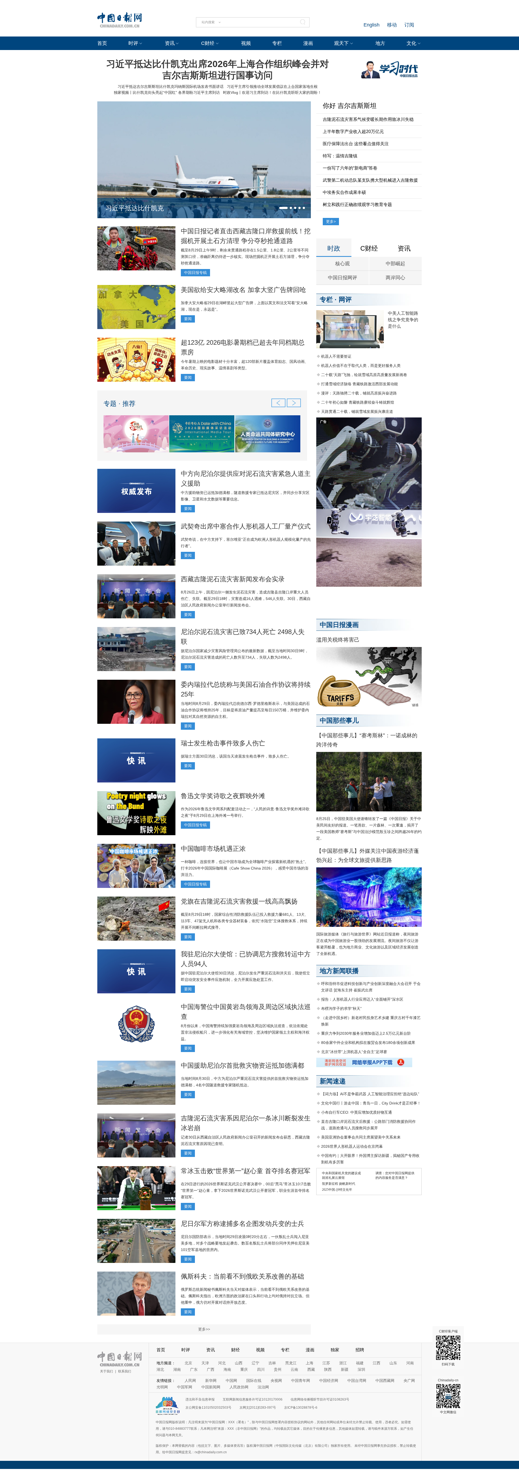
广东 (194, 1369)
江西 (376, 1363)
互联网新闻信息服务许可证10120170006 (252, 1399)
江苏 (326, 1363)
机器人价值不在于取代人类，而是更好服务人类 (361, 365)
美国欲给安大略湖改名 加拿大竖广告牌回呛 (243, 289)
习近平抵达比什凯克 (134, 208)
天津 (205, 1363)
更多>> (204, 1329)
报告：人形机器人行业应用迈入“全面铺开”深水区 (362, 999)
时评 (133, 43)
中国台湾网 (356, 1380)
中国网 (231, 1380)
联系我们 (124, 1371)
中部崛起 (395, 263)
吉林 (272, 1363)
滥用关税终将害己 (338, 640)
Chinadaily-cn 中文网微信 (448, 1396)
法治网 (263, 1387)
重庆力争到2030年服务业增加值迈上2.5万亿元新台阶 (366, 1033)
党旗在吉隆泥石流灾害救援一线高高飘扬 (239, 901)
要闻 (188, 319)
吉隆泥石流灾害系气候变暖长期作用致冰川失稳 (368, 119)
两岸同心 (395, 277)
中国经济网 (328, 1380)
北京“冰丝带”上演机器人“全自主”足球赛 (354, 1052)
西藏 (311, 1369)
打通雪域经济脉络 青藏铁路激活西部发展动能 (359, 384)
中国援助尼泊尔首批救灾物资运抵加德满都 (242, 1065)
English (372, 25)
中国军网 (184, 1387)
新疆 (344, 1369)
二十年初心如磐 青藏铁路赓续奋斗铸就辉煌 (357, 402)
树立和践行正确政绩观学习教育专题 (357, 204)
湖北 (160, 1369)
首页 (102, 43)
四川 (261, 1369)
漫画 (308, 43)
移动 (392, 25)
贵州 (277, 1369)
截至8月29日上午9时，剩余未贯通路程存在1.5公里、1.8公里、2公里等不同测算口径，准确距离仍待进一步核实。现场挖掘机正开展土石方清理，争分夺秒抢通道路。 (245, 256)
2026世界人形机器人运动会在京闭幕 (352, 1146)
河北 (222, 1363)
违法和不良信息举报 (200, 1399)
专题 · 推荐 (119, 403)
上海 (309, 1363)
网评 (345, 299)
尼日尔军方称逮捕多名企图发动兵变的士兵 (242, 1223)
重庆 (244, 1369)
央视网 (276, 1380)
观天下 (341, 43)
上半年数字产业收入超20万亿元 (353, 131)
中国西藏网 (384, 1380)
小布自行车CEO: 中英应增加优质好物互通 (356, 1112)
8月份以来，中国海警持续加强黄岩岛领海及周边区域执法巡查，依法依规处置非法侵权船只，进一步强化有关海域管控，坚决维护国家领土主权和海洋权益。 (245, 1032)
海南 (227, 1369)
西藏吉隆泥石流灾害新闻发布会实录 (233, 579)
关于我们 (106, 1371)
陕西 (328, 1369)
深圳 (361, 1369)
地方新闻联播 (339, 970)
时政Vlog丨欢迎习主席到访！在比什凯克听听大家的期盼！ (272, 92)
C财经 (207, 43)
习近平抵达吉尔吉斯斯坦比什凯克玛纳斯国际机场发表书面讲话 (171, 86)
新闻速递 (333, 1081)
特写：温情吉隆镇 (340, 156)
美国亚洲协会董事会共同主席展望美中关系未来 (361, 1137)
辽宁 (255, 1363)
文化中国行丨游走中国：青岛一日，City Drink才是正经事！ (371, 1103)
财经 (235, 1350)
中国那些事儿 (339, 720)
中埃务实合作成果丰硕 (344, 192)
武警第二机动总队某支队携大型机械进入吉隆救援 (370, 180)
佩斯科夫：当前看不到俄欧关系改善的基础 (242, 1276)
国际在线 (253, 1380)
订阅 (409, 25)
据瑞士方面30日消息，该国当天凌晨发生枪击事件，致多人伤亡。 (236, 756)
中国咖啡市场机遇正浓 (213, 848)
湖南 (177, 1369)
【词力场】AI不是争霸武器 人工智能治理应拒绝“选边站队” (370, 1094)
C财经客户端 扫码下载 (448, 1347)
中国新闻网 (210, 1387)
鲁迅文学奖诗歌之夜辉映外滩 (223, 795)
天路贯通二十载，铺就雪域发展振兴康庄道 (357, 411)
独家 (335, 1350)
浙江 (343, 1363)
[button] (283, 208)
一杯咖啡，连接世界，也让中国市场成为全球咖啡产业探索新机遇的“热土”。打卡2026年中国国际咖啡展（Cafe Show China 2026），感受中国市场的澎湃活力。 (244, 868)
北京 (188, 1363)
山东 (393, 1363)
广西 (210, 1369)
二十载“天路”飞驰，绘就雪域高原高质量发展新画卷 (364, 375)
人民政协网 (238, 1387)
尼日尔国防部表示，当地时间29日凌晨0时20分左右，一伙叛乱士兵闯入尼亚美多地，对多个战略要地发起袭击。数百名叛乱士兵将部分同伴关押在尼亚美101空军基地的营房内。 (245, 1243)
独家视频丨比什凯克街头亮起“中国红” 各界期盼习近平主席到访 (167, 92)
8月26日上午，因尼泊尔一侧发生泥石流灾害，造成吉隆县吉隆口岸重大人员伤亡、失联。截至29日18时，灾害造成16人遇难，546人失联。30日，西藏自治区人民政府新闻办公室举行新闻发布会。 (246, 598)
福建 (360, 1363)
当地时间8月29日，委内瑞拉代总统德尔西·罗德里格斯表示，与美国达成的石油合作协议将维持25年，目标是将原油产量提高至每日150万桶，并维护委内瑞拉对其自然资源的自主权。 (245, 710)
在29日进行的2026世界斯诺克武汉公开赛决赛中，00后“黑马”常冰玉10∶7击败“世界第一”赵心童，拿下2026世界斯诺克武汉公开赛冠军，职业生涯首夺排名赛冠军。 (246, 1190)
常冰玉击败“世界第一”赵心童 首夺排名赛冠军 (245, 1171)
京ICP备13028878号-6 (300, 1407)
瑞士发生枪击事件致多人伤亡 (223, 743)
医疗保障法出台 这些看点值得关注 (356, 143)
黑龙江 (291, 1363)
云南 (294, 1369)
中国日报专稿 (195, 272)
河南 (410, 1363)
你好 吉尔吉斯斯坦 (350, 105)
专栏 (277, 43)
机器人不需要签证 (336, 356)
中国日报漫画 (339, 624)
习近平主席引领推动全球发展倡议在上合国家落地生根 (272, 86)
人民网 (190, 1380)
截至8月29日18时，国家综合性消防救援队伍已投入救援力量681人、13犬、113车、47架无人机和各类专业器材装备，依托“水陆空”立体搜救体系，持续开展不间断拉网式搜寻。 (244, 921)
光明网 (162, 1387)
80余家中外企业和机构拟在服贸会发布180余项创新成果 (368, 1042)
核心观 (342, 263)
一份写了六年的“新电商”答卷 (350, 168)
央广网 (409, 1380)
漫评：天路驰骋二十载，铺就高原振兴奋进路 (359, 393)
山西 (238, 1363)
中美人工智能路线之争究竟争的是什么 (403, 320)
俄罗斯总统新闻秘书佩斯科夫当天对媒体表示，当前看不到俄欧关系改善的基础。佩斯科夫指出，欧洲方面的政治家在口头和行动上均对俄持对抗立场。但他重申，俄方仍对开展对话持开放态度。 (245, 1296)
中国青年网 (300, 1380)
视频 (246, 43)
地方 (380, 43)
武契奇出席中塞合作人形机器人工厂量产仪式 (246, 526)
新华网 (211, 1380)
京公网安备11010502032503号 (208, 1407)
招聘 (359, 1350)
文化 (411, 43)
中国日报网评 (342, 277)
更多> (331, 221)
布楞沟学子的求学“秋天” (341, 1008)
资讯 (170, 43)
